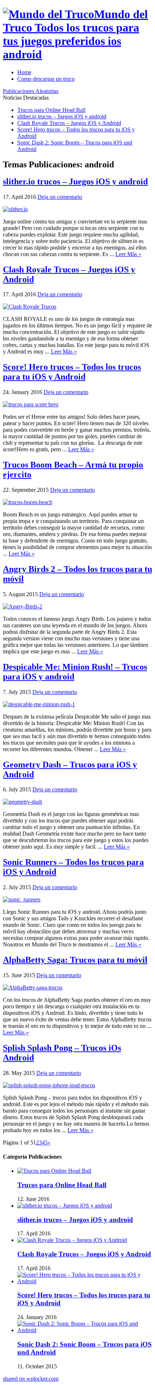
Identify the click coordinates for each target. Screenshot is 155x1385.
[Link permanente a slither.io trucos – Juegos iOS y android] (15, 209)
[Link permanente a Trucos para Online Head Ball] (54, 1171)
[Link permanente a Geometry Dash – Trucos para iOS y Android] (22, 802)
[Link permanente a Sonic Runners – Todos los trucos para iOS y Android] (21, 899)
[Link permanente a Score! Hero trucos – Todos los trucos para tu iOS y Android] (30, 404)
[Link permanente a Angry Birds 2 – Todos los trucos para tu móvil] (22, 606)
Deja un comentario (59, 197)
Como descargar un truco (46, 79)
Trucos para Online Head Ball (51, 110)
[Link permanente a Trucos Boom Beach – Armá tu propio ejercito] (27, 502)
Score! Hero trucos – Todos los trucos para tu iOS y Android (72, 371)
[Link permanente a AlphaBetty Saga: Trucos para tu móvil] (32, 987)
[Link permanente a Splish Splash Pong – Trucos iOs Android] (49, 1085)
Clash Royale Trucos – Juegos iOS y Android (69, 123)
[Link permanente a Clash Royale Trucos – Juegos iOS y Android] (29, 307)
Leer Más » (128, 254)
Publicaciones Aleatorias (30, 91)
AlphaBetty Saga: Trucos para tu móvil (75, 960)
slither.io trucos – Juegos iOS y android (61, 116)
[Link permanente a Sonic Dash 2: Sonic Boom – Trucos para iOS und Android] (84, 1330)
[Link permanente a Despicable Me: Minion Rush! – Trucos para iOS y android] (39, 704)
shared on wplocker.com (30, 1379)
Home (24, 72)
